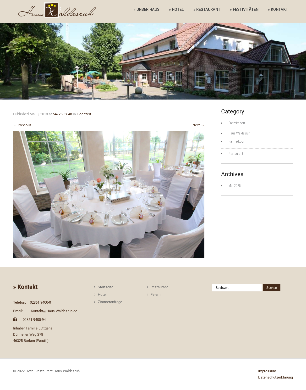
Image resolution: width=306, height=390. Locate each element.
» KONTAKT (278, 9)
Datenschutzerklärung (275, 377)
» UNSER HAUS (146, 9)
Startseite (105, 287)
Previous (22, 125)
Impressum (267, 371)
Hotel (102, 294)
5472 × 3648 (62, 114)
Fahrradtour (236, 141)
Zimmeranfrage (110, 302)
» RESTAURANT (206, 9)
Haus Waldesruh (239, 133)
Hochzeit (84, 114)
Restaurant (236, 154)
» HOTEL (176, 9)
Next (198, 125)
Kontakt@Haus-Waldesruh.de (54, 311)
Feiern (155, 294)
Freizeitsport (237, 123)
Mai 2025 (235, 186)
